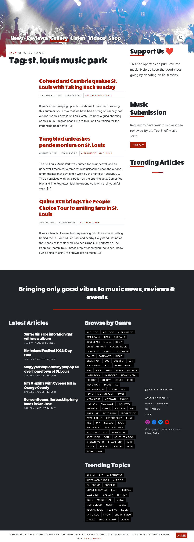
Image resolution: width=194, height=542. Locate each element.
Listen (78, 38)
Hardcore (110, 375)
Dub (107, 360)
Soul (107, 436)
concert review (97, 489)
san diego (93, 514)
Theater (117, 446)
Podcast (119, 408)
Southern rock (124, 436)
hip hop (122, 494)
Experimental (123, 365)
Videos (97, 38)
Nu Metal (92, 408)
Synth (90, 446)
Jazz (124, 389)
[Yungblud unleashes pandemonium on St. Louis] (21, 150)
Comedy (108, 351)
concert (110, 484)
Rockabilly (94, 427)
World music (95, 451)
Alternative (88, 153)
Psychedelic (94, 417)
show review (123, 514)
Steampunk (115, 441)
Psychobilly (114, 417)
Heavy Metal (129, 375)
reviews (112, 509)
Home (12, 53)
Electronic (86, 222)
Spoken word (95, 441)
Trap (130, 446)
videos (125, 519)
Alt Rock (108, 332)
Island (113, 389)
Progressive (128, 413)
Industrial (111, 384)
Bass (107, 336)
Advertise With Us (157, 397)
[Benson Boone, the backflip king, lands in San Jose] (16, 403)
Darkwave (105, 355)
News (17, 38)
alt (101, 475)
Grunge (132, 370)
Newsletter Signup (161, 389)
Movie (124, 398)
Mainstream (105, 394)
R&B (89, 422)
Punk (109, 153)
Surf (129, 441)
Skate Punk (119, 432)
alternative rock (98, 479)
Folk (99, 370)
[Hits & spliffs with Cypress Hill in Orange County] (16, 387)
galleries (93, 494)
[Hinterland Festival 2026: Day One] (16, 355)
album (91, 475)
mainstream (104, 499)
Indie (101, 153)
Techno (103, 446)
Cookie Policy (92, 538)
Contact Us (152, 408)
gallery (108, 494)
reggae (121, 504)
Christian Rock (96, 346)
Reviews (37, 38)
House (119, 379)
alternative (114, 475)
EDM (131, 360)
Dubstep (119, 360)
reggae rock (95, 509)
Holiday (106, 379)
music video (94, 504)
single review (108, 519)
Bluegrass (93, 341)
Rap (97, 422)
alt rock (118, 479)
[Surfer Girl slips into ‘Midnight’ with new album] (16, 338)
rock (124, 509)
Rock (109, 95)
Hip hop (91, 379)
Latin (90, 394)
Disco (119, 355)
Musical (92, 403)
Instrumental (95, 389)
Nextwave (124, 403)
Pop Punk (98, 95)
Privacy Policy (152, 433)
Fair (89, 370)
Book (118, 341)
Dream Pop (93, 360)
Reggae (108, 422)
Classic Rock (118, 346)
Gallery (59, 38)
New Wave (107, 403)
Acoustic (92, 332)
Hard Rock (93, 375)
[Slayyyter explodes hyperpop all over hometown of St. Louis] (16, 371)
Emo (87, 95)
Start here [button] (138, 144)
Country (122, 351)
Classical (93, 351)
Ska (105, 432)
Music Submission (156, 403)
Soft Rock (93, 436)
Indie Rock (93, 384)
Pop (97, 222)
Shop (115, 38)
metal (120, 499)
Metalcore (93, 398)
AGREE (181, 535)
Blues (107, 341)
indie (90, 499)
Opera (106, 408)
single (91, 519)
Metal (120, 394)
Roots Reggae (114, 427)
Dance (90, 355)
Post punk (109, 413)
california (93, 484)
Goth (119, 370)
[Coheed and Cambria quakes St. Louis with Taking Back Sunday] (21, 92)
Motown (110, 398)
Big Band (119, 336)
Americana (93, 336)
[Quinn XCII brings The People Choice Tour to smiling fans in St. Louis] (21, 213)
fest (114, 489)
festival (126, 489)
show (107, 514)
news (109, 504)
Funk (109, 370)
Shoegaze (93, 432)
